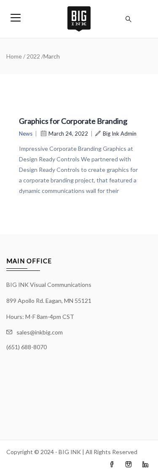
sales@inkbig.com (39, 332)
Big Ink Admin (120, 133)
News (25, 133)
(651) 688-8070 (26, 346)
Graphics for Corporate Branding (73, 121)
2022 (33, 56)
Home (14, 56)
